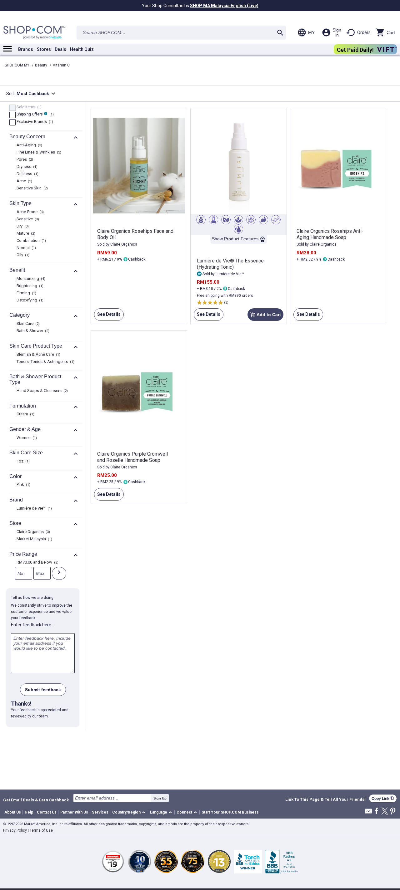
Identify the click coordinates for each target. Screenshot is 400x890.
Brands (25, 49)
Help (29, 812)
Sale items (28, 107)
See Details (107, 316)
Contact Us (47, 812)
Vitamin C (61, 65)
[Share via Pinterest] (392, 811)
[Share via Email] (368, 813)
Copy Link (383, 798)
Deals (60, 49)
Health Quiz (82, 49)
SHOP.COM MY (17, 65)
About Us (12, 812)
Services (100, 812)
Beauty (41, 65)
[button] (130, 812)
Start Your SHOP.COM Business (230, 812)
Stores (44, 49)
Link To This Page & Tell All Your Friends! (325, 799)
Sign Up (160, 798)
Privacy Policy (15, 830)
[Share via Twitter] (384, 811)
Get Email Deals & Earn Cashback (36, 800)
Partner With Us (74, 812)
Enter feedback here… (32, 625)
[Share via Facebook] (376, 811)
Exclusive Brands (34, 122)
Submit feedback (43, 689)
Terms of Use (41, 830)
